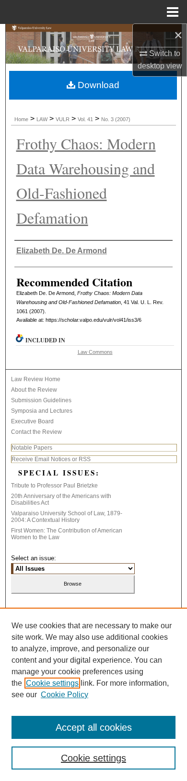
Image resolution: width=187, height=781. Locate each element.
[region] (93, 694)
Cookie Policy (64, 694)
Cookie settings (52, 683)
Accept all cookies (94, 727)
